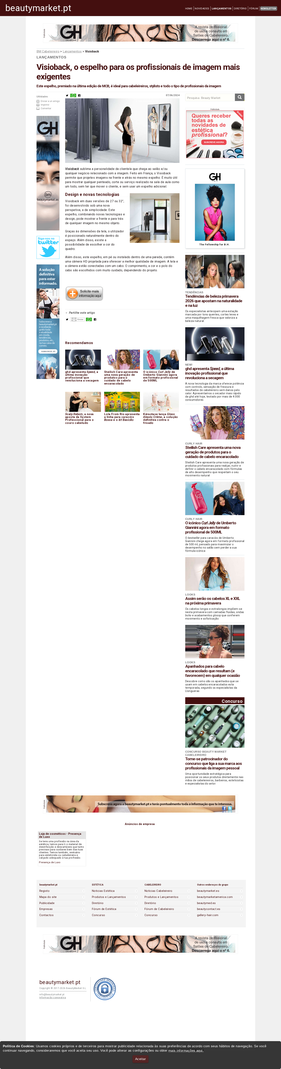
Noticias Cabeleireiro (158, 891)
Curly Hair (193, 443)
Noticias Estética (103, 891)
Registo (44, 891)
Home (188, 8)
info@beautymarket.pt (51, 994)
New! (189, 364)
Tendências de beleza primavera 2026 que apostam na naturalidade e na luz (213, 301)
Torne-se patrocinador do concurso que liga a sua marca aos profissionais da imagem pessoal (213, 763)
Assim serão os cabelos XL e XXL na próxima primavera (212, 600)
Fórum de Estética (104, 909)
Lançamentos (72, 51)
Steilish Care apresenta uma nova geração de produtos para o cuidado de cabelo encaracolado (212, 452)
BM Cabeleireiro (48, 51)
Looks (190, 594)
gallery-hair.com (207, 915)
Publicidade (46, 903)
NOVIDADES (202, 8)
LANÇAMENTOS (221, 8)
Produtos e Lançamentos (109, 897)
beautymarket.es (208, 891)
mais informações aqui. (186, 1050)
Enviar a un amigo (50, 101)
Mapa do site (48, 897)
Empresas (46, 909)
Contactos (46, 915)
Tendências (194, 292)
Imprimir (45, 104)
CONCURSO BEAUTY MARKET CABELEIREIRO (206, 753)
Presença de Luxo (49, 862)
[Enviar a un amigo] (77, 320)
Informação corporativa (52, 997)
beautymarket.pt (38, 8)
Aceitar (140, 1059)
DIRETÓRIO (240, 8)
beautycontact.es (208, 909)
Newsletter (268, 8)
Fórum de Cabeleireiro (159, 909)
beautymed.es (206, 903)
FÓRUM (253, 8)
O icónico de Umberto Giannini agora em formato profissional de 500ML (210, 527)
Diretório (97, 903)
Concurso (232, 701)
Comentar (46, 108)
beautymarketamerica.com (215, 897)
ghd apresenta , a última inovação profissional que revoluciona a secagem (209, 373)
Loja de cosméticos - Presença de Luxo (60, 835)
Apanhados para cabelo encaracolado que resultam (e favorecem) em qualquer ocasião (212, 671)
